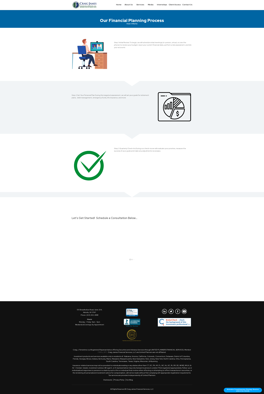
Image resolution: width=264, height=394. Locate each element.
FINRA (100, 352)
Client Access (175, 5)
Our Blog (129, 380)
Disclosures (107, 380)
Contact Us (187, 5)
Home (118, 5)
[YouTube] (184, 311)
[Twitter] (171, 311)
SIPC (105, 352)
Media (150, 5)
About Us (129, 5)
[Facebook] (177, 311)
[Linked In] (164, 311)
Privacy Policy (119, 380)
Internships (162, 5)
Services (140, 5)
